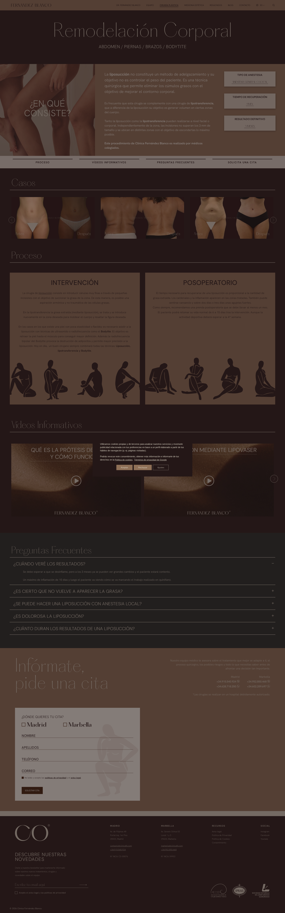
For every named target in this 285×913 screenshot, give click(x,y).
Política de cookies (123, 460)
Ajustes (160, 467)
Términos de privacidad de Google (150, 460)
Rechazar (142, 467)
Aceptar (124, 467)
